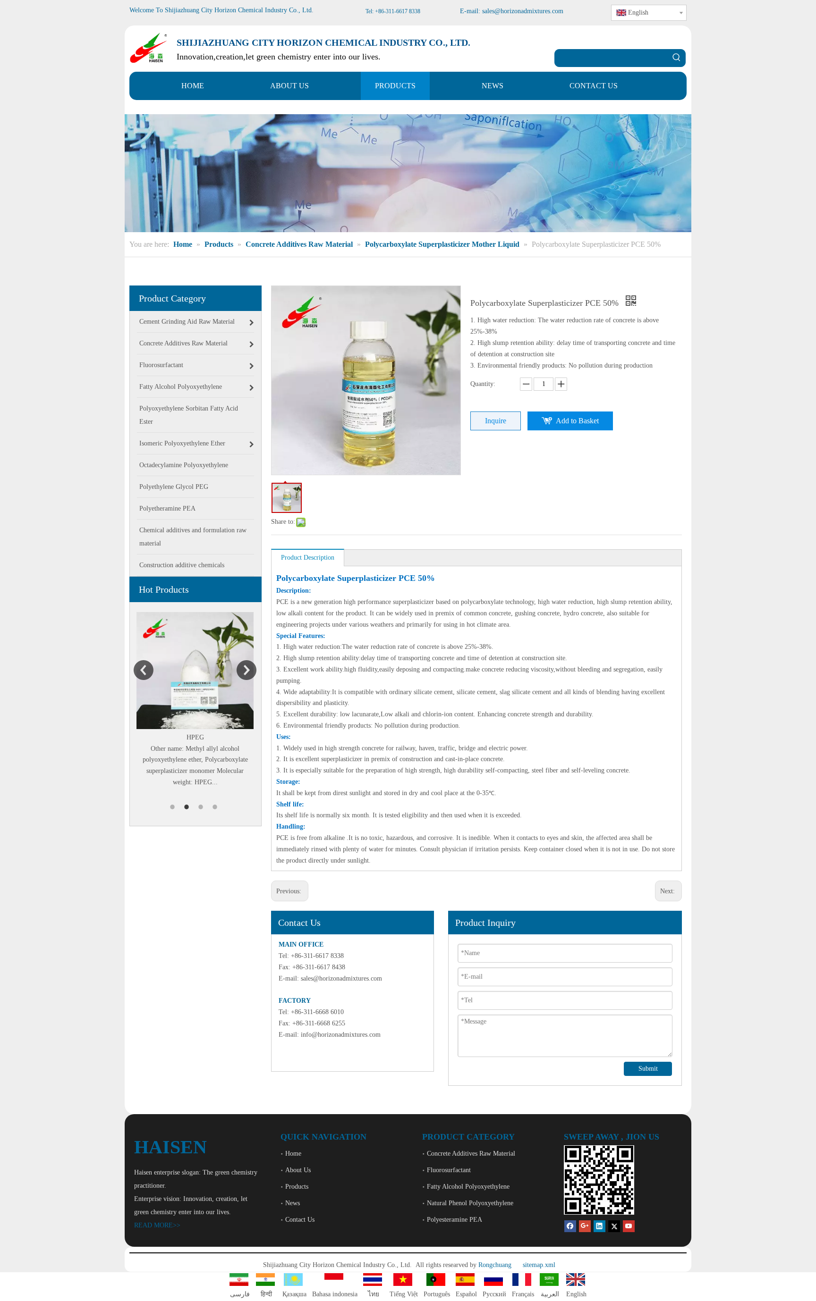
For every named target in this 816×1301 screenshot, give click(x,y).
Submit (648, 1068)
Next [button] (246, 670)
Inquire (495, 421)
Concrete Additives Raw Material (471, 1153)
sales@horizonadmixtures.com (341, 978)
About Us (298, 1170)
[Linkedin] (599, 1226)
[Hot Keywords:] (676, 58)
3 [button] (202, 807)
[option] (202, 700)
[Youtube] (629, 1226)
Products (296, 1186)
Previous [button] (143, 670)
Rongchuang (494, 1264)
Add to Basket (577, 421)
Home (293, 1153)
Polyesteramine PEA (454, 1219)
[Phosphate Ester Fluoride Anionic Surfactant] (202, 670)
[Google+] (585, 1226)
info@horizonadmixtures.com (341, 1034)
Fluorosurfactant (449, 1170)
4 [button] (216, 807)
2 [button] (188, 807)
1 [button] (173, 807)
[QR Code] (599, 1180)
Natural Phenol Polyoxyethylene (470, 1203)
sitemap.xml (539, 1264)
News (292, 1203)
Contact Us (299, 1219)
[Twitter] (614, 1226)
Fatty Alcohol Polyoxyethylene (468, 1186)
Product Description (307, 557)
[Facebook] (570, 1226)
